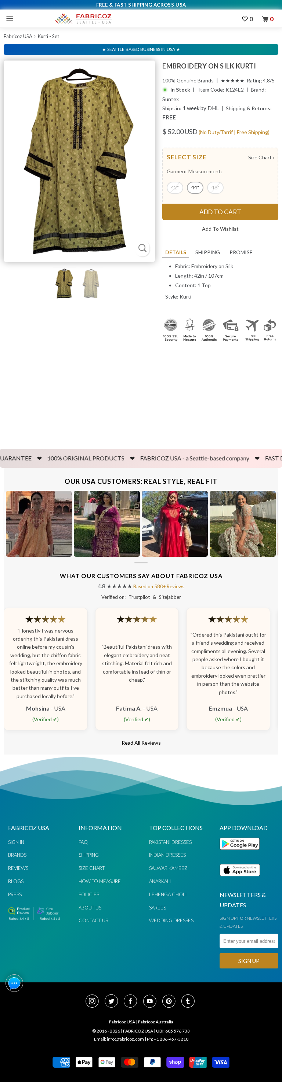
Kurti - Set (48, 36)
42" (175, 187)
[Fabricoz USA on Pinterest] (171, 1002)
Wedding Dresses (171, 920)
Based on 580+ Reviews (158, 586)
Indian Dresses (167, 855)
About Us (90, 908)
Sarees (157, 908)
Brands (17, 855)
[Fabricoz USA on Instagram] (94, 1002)
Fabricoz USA (18, 36)
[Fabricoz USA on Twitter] (113, 1002)
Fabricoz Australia (155, 1021)
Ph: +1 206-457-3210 (167, 1039)
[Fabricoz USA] (82, 18)
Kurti (185, 296)
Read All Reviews (141, 743)
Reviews (18, 868)
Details (175, 252)
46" (215, 187)
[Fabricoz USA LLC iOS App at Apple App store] (240, 880)
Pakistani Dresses (170, 842)
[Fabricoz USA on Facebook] (132, 1002)
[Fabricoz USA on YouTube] (152, 1002)
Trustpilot (139, 597)
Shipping (207, 252)
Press (15, 894)
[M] (11, 19)
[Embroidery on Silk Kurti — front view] (79, 161)
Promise (241, 252)
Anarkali (160, 881)
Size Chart (261, 157)
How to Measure (100, 881)
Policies (89, 894)
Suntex (170, 99)
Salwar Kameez (168, 868)
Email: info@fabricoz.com (119, 1039)
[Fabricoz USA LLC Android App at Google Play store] (242, 854)
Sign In (16, 842)
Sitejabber (170, 597)
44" (195, 187)
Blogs (16, 881)
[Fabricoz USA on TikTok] (189, 1002)
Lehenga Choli (168, 894)
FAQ (83, 842)
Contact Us (93, 920)
